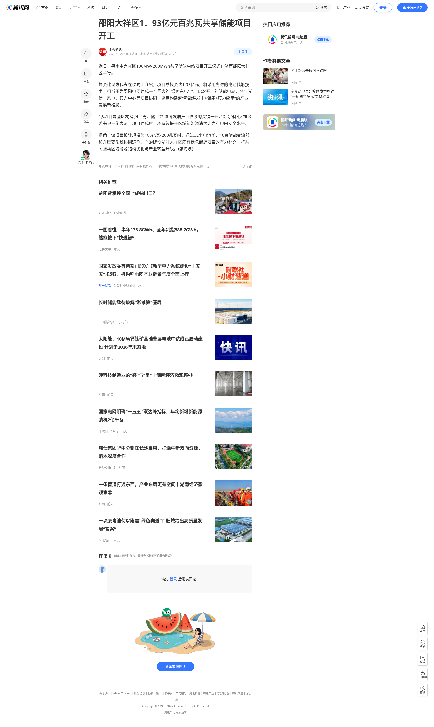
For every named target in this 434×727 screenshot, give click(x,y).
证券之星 (105, 249)
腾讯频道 (237, 693)
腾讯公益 (208, 693)
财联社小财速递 (124, 285)
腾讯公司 (169, 712)
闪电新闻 (105, 540)
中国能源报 (106, 322)
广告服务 (181, 693)
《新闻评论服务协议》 (159, 556)
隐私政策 (153, 693)
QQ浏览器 (223, 693)
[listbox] (175, 361)
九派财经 (105, 212)
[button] (323, 39)
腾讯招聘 (194, 693)
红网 (102, 394)
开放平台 (167, 693)
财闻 (102, 358)
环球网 (103, 431)
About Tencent (122, 693)
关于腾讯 (104, 693)
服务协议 (139, 693)
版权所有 (181, 712)
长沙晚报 (105, 467)
